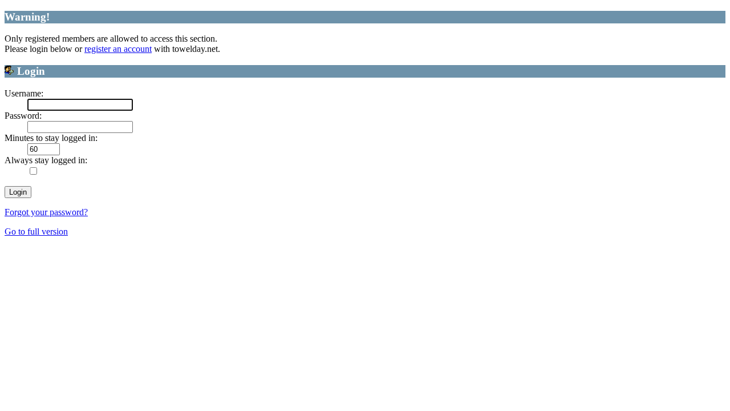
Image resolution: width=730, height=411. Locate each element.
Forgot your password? (46, 212)
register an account (118, 49)
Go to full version (36, 231)
